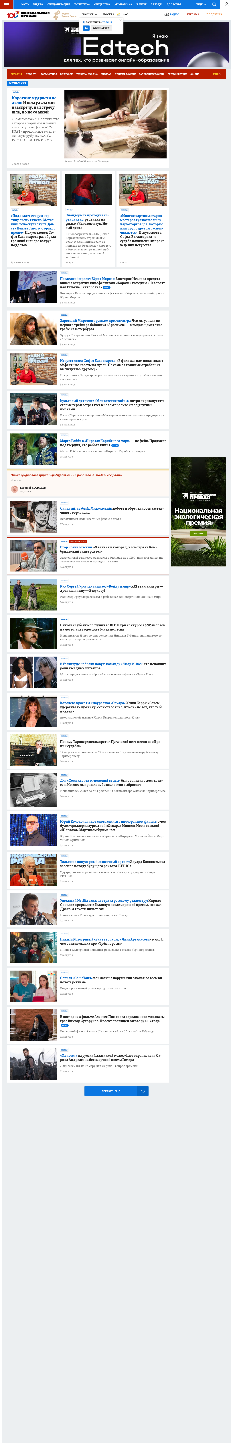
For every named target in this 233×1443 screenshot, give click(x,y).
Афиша (194, 74)
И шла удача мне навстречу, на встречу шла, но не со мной (35, 105)
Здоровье (174, 4)
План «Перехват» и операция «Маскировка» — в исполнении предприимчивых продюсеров (112, 417)
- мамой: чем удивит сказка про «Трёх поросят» (111, 941)
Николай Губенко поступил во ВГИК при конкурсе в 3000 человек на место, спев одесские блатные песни (112, 627)
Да (86, 28)
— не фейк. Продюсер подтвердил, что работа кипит (113, 443)
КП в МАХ (106, 74)
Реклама (193, 14)
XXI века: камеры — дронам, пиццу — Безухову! (111, 588)
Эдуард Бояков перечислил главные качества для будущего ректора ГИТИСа (107, 874)
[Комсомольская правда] (28, 14)
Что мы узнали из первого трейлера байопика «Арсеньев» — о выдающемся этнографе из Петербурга (112, 325)
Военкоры (66, 74)
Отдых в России (125, 74)
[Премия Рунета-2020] (63, 14)
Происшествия (177, 74)
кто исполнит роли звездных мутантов (113, 666)
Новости (31, 74)
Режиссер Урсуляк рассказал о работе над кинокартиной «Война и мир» (110, 597)
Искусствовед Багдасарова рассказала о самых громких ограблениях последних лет (111, 377)
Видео (38, 4)
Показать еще (111, 1091)
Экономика (123, 4)
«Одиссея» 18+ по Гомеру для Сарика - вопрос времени (99, 1066)
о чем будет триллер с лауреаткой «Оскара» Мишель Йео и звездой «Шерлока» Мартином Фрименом (113, 825)
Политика (82, 4)
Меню (6, 4)
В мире (141, 4)
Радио (174, 14)
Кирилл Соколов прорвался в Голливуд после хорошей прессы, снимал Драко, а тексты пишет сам (110, 904)
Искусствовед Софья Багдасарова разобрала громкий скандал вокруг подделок (33, 230)
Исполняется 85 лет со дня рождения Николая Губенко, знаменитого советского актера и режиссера (111, 637)
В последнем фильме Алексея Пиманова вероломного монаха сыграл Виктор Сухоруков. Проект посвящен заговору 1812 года (113, 1020)
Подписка (214, 14)
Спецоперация (58, 4)
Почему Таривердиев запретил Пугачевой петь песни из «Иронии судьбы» (111, 744)
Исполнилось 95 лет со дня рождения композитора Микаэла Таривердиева (113, 791)
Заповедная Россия (151, 74)
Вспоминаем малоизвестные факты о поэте (90, 519)
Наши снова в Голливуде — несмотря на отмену (94, 915)
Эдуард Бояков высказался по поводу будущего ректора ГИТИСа (113, 864)
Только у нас (49, 74)
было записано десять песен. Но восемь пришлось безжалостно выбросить (111, 782)
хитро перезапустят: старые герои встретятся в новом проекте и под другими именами (112, 405)
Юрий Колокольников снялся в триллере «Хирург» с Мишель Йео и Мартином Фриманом (112, 838)
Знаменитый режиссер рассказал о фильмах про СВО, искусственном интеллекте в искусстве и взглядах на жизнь (112, 559)
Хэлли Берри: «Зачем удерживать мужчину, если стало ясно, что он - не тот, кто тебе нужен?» (111, 707)
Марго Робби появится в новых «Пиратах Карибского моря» (102, 451)
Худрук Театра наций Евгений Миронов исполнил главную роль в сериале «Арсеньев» (112, 337)
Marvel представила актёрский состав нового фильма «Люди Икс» (106, 674)
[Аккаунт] (226, 4)
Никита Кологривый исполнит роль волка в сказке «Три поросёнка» (107, 950)
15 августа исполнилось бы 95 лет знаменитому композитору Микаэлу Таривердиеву (109, 754)
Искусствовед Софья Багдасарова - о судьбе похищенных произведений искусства (143, 230)
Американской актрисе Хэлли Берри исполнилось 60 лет (100, 717)
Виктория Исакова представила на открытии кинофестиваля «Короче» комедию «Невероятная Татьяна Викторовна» (113, 283)
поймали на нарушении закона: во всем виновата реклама (111, 980)
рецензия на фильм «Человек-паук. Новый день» (87, 221)
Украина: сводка (87, 74)
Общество (102, 4)
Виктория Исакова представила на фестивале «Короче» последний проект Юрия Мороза (112, 295)
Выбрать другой (101, 28)
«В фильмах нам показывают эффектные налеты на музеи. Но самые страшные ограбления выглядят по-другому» (111, 365)
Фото (25, 4)
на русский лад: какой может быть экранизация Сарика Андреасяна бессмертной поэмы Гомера (110, 1057)
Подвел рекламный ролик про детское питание (93, 988)
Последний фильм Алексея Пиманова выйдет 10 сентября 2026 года (107, 1031)
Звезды (156, 4)
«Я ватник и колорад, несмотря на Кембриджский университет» (108, 549)
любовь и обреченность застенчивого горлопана (112, 510)
